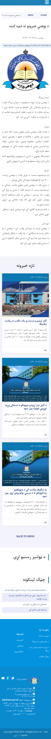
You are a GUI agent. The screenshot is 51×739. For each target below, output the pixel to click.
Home (44, 15)
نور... (45, 350)
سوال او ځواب (44, 656)
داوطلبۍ (20, 646)
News (30, 15)
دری (15, 735)
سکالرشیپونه (18, 651)
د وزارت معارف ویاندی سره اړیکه (39, 649)
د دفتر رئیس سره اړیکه (40, 641)
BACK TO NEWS (25, 536)
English (24, 735)
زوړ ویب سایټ (44, 636)
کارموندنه (19, 640)
